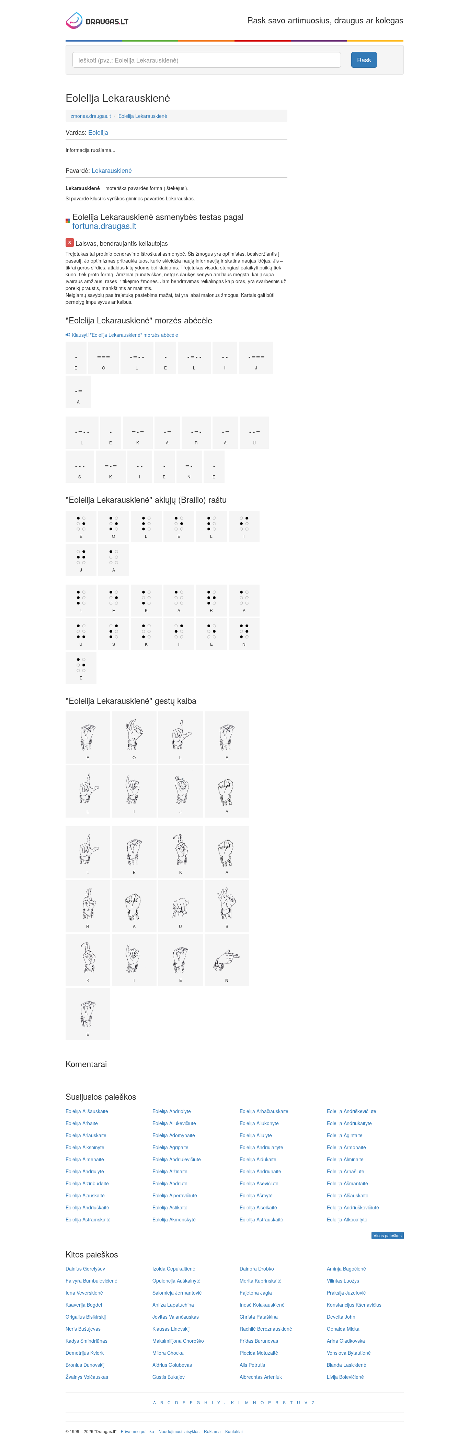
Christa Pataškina (259, 1316)
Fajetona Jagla (256, 1292)
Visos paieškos (388, 1235)
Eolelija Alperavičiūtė (174, 1195)
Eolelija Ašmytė (256, 1195)
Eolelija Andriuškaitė (87, 1207)
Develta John (341, 1316)
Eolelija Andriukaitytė (349, 1123)
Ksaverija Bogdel (84, 1304)
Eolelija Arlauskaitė (86, 1135)
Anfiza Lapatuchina (173, 1304)
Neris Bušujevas (83, 1328)
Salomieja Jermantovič (177, 1292)
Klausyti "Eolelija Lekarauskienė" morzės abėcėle (124, 334)
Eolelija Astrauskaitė (261, 1219)
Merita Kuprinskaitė (261, 1280)
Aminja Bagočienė (346, 1268)
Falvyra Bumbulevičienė (91, 1280)
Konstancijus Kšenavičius (354, 1304)
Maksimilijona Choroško (178, 1340)
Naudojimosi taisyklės (179, 1431)
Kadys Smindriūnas (86, 1340)
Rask (364, 59)
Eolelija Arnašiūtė (345, 1171)
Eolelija (98, 132)
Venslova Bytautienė (349, 1352)
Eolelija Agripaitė (170, 1147)
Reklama (212, 1431)
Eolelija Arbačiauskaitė (264, 1111)
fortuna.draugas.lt (104, 225)
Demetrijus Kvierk (85, 1352)
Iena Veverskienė (84, 1292)
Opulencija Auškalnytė (176, 1280)
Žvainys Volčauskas (87, 1376)
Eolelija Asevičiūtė (259, 1183)
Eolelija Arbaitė (82, 1123)
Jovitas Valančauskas (175, 1316)
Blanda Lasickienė (346, 1364)
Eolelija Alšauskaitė (347, 1195)
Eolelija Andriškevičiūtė (351, 1111)
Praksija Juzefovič (346, 1292)
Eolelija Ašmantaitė (347, 1183)
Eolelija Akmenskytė (174, 1219)
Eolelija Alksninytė (85, 1147)
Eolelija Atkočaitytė (347, 1219)
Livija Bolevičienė (345, 1376)
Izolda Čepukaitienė (173, 1268)
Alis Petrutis (252, 1364)
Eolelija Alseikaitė (258, 1207)
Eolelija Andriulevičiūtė (176, 1159)
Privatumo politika (137, 1431)
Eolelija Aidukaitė (258, 1159)
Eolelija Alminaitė (345, 1159)
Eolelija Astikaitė (169, 1207)
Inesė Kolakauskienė (262, 1304)
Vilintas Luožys (343, 1280)
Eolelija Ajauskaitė (85, 1195)
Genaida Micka (343, 1328)
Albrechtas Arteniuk (261, 1376)
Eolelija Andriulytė (85, 1171)
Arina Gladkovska (346, 1340)
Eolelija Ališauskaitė (87, 1111)
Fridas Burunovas (259, 1340)
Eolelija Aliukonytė (259, 1123)
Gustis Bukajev (168, 1376)
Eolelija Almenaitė (85, 1159)
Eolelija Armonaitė (346, 1147)
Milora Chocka (168, 1352)
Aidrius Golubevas (172, 1364)
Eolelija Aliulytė (256, 1135)
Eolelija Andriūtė (169, 1183)
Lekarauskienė (112, 170)
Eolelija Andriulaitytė (261, 1147)
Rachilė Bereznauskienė (266, 1328)
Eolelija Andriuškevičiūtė (353, 1207)
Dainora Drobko (257, 1268)
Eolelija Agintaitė (345, 1135)
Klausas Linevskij (171, 1328)
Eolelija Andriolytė (171, 1111)
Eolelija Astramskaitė (88, 1219)
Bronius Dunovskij (85, 1364)
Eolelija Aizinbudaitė (87, 1183)
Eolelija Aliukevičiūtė (174, 1123)
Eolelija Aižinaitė (169, 1171)
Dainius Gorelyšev (85, 1268)
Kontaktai (234, 1431)
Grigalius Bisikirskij (86, 1316)
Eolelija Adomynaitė (173, 1135)
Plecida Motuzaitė (259, 1352)
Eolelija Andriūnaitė (260, 1171)
